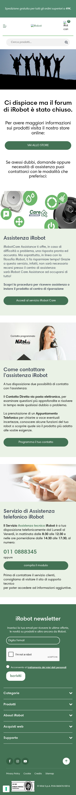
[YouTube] (25, 761)
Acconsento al (38, 667)
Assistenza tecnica (31, 525)
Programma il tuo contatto (36, 442)
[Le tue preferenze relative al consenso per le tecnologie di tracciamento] (6, 789)
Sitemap (49, 774)
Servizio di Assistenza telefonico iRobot (29, 514)
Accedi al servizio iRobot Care (36, 300)
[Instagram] (17, 761)
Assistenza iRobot (24, 238)
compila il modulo (36, 565)
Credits (38, 774)
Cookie (27, 774)
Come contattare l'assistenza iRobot (26, 372)
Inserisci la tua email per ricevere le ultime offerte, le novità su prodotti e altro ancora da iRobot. (38, 630)
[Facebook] (9, 761)
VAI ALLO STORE (38, 145)
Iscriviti (15, 676)
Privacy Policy (13, 774)
